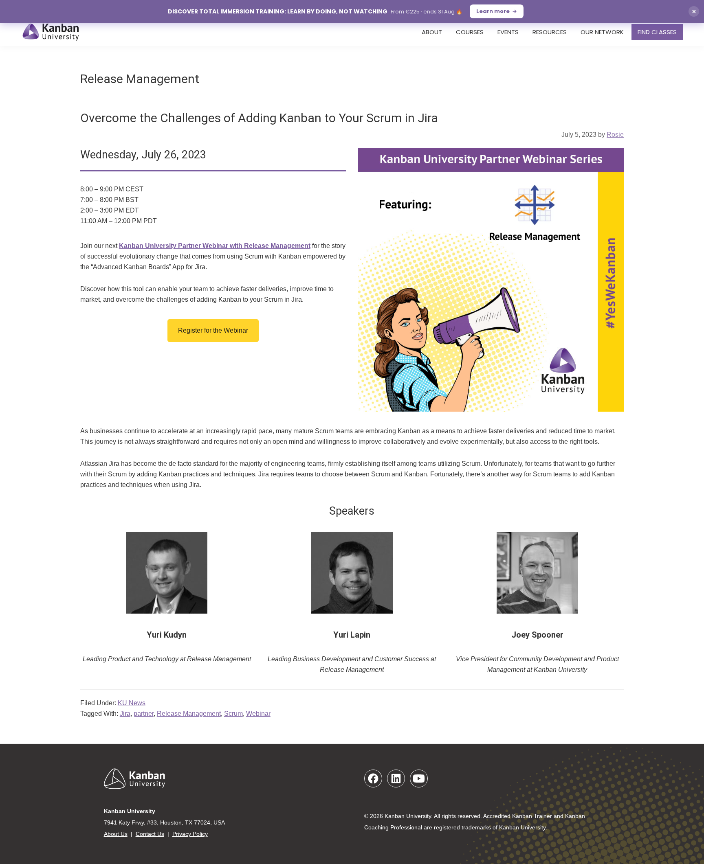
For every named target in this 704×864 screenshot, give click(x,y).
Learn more (493, 11)
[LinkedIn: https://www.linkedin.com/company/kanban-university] (396, 778)
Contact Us (150, 834)
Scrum (233, 713)
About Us (116, 834)
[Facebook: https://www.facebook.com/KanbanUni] (373, 778)
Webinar (258, 713)
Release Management (189, 713)
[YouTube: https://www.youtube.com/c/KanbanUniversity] (419, 778)
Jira (125, 713)
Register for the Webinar (213, 330)
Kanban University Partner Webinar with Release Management (214, 245)
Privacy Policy (190, 834)
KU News (131, 703)
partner (144, 713)
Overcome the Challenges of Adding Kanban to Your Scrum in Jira (259, 118)
